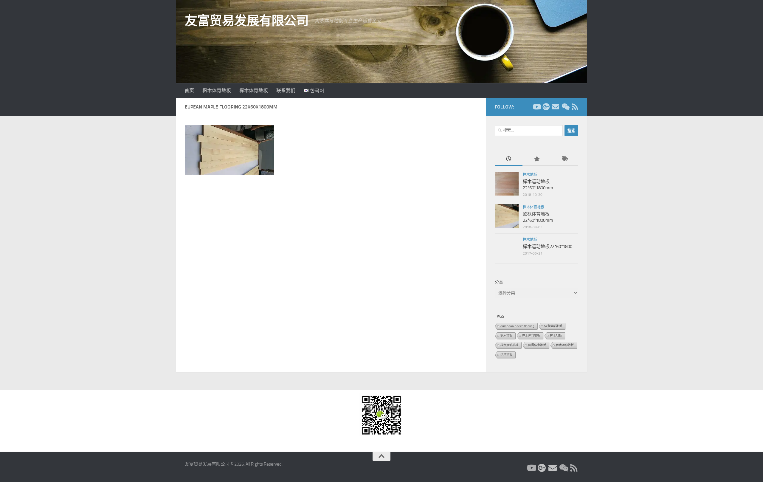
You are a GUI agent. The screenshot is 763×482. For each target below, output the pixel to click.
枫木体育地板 (216, 90)
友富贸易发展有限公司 (246, 20)
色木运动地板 (565, 345)
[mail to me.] (555, 106)
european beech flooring (517, 326)
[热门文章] (536, 159)
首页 (189, 90)
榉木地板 (530, 175)
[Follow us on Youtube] (536, 106)
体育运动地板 (553, 326)
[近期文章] (508, 159)
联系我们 (285, 90)
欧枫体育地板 (537, 345)
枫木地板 (506, 335)
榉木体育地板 (253, 90)
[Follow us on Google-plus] (546, 106)
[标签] (564, 159)
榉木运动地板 (509, 345)
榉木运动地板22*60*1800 (547, 246)
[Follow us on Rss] (574, 106)
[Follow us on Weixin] (565, 106)
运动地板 (506, 354)
